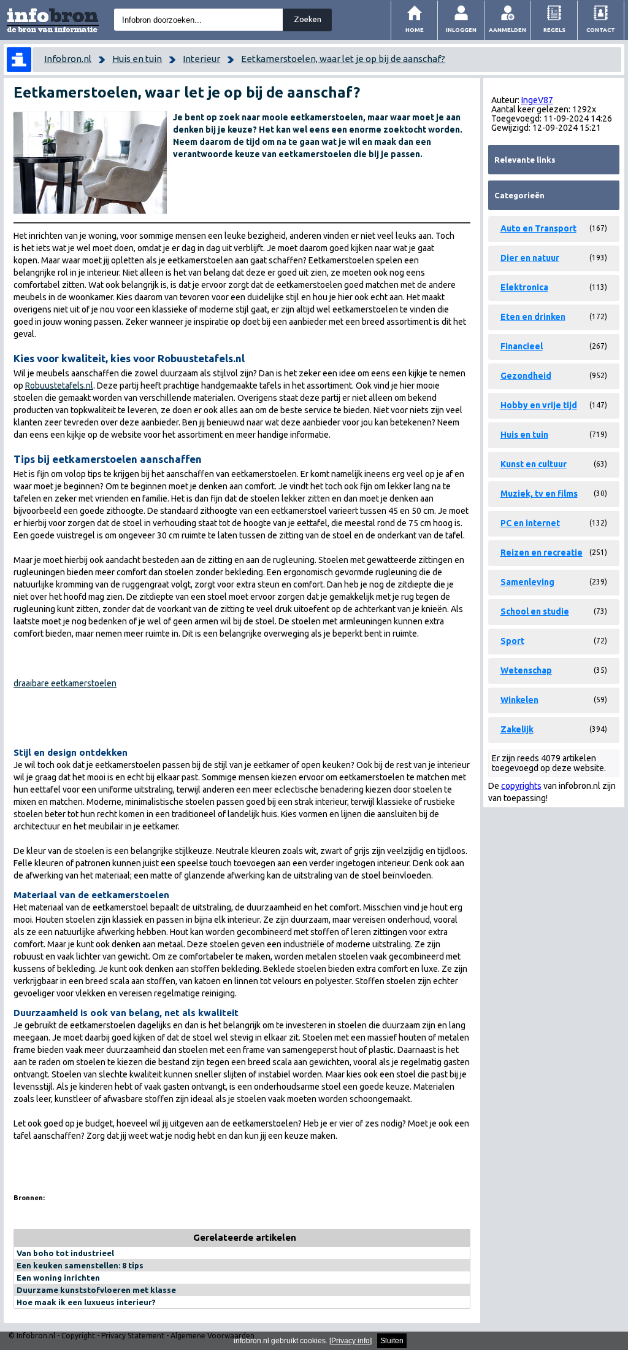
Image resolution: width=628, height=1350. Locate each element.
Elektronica (524, 287)
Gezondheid (525, 376)
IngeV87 (537, 100)
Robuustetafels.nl (59, 385)
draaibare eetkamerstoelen (65, 683)
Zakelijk (517, 729)
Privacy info (350, 1340)
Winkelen (519, 700)
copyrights (521, 786)
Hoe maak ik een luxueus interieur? (86, 1302)
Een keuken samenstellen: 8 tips (80, 1265)
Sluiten (392, 1340)
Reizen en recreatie (541, 552)
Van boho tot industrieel (65, 1253)
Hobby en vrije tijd (538, 405)
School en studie (534, 611)
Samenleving (527, 582)
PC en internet (530, 523)
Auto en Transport (538, 228)
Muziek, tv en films (539, 493)
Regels (554, 29)
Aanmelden (507, 29)
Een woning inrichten (58, 1277)
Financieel (521, 346)
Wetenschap (526, 670)
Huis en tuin (137, 58)
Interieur (201, 58)
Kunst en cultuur (533, 464)
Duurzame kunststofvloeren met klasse (96, 1290)
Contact (600, 29)
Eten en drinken (532, 317)
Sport (512, 641)
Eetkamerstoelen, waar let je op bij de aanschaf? (343, 58)
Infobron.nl (67, 58)
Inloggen (461, 29)
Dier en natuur (529, 258)
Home (414, 29)
